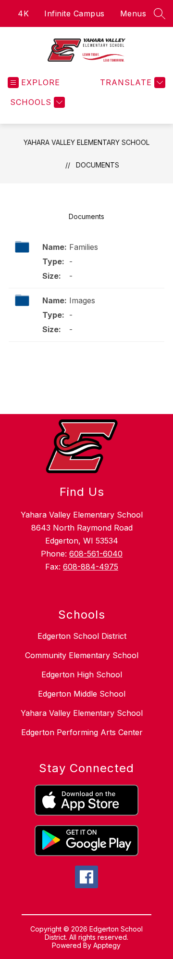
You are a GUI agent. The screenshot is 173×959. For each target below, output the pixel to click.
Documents (97, 165)
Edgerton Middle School (81, 694)
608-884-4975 (90, 566)
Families (83, 247)
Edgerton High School (81, 674)
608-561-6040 (96, 553)
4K (23, 13)
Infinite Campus (74, 13)
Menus (133, 13)
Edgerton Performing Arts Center (82, 732)
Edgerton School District (81, 636)
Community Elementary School (81, 655)
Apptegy (107, 945)
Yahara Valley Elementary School (86, 142)
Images (82, 300)
